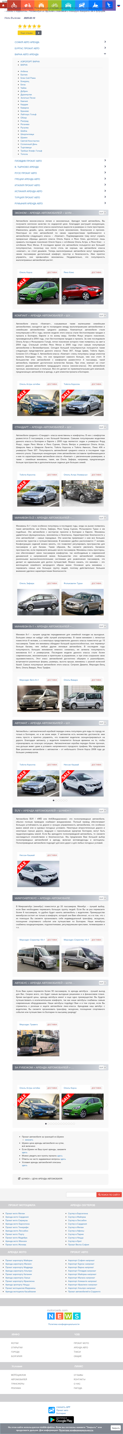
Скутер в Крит (75, 1240)
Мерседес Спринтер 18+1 (32, 939)
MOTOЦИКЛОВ (18, 1374)
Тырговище (26, 147)
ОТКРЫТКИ (16, 1347)
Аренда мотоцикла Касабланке (20, 1291)
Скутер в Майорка (77, 1216)
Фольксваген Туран (73, 583)
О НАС (77, 1383)
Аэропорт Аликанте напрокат (82, 1280)
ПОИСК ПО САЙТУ (110, 1194)
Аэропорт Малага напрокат (81, 1277)
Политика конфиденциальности (64, 1324)
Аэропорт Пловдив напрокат (82, 1270)
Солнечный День (29, 143)
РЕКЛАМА (16, 1387)
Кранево (25, 110)
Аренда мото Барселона (17, 1223)
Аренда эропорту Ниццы (17, 1284)
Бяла (23, 84)
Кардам (24, 104)
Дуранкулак (26, 94)
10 (69, 1124)
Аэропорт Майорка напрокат (82, 1274)
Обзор (24, 117)
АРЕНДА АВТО (81, 1347)
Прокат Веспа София (78, 1244)
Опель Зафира (27, 583)
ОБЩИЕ (78, 1356)
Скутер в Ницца (75, 1237)
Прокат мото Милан (15, 1213)
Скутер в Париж (76, 1234)
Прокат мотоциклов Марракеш (20, 1287)
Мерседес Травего (29, 1024)
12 (74, 1124)
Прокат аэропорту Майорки (18, 1260)
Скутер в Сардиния (77, 1223)
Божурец (25, 81)
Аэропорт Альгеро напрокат (82, 1287)
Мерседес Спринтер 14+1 (76, 939)
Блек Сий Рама (28, 77)
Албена (24, 71)
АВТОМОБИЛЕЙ (19, 1379)
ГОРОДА (15, 1351)
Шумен (24, 137)
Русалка (24, 127)
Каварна (25, 107)
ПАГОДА (78, 1387)
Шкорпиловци (27, 134)
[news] (64, 1313)
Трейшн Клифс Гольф (31, 150)
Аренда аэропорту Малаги (18, 1263)
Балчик (24, 74)
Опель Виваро (71, 679)
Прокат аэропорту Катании (18, 1274)
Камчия (24, 100)
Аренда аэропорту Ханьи (17, 1277)
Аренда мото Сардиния (17, 1216)
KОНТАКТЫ (79, 1379)
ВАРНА (24, 64)
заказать (29, 1139)
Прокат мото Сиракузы (16, 1220)
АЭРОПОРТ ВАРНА (30, 61)
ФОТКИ (14, 1342)
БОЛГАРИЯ (16, 1356)
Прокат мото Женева (15, 1244)
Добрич (24, 91)
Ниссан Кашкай (71, 764)
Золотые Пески (28, 97)
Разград (24, 120)
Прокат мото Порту (14, 1234)
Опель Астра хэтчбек (30, 383)
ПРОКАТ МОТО (81, 1342)
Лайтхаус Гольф (28, 114)
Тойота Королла (72, 383)
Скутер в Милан (76, 1227)
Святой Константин (30, 140)
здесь (24, 1152)
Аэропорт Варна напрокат (81, 1267)
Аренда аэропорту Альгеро (18, 1270)
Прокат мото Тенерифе (16, 1227)
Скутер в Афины (76, 1230)
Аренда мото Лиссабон (16, 1230)
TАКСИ (77, 1351)
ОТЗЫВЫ (78, 1374)
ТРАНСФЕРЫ (17, 1383)
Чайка (23, 87)
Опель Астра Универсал (75, 474)
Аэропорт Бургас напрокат (81, 1263)
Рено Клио (69, 272)
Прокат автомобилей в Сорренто (84, 1291)
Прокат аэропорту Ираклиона (19, 1280)
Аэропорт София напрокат (81, 1260)
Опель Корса (26, 272)
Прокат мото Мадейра (16, 1237)
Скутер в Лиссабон (77, 1220)
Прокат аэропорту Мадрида (19, 1267)
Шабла (24, 130)
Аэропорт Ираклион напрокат (82, 1284)
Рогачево (25, 124)
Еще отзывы (27, 32)
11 (71, 1124)
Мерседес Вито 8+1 (29, 679)
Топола (24, 153)
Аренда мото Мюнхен (16, 1240)
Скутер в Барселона (78, 1213)
